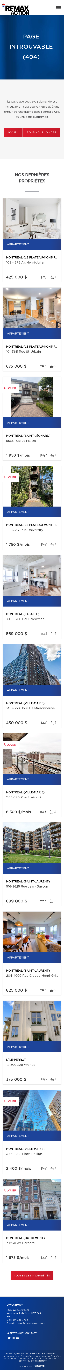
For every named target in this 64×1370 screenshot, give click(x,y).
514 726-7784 (20, 1320)
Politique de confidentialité (18, 1358)
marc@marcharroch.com (31, 1323)
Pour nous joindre (41, 133)
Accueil (13, 133)
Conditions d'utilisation (48, 1358)
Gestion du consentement (33, 1361)
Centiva (39, 1366)
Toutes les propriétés (32, 1276)
